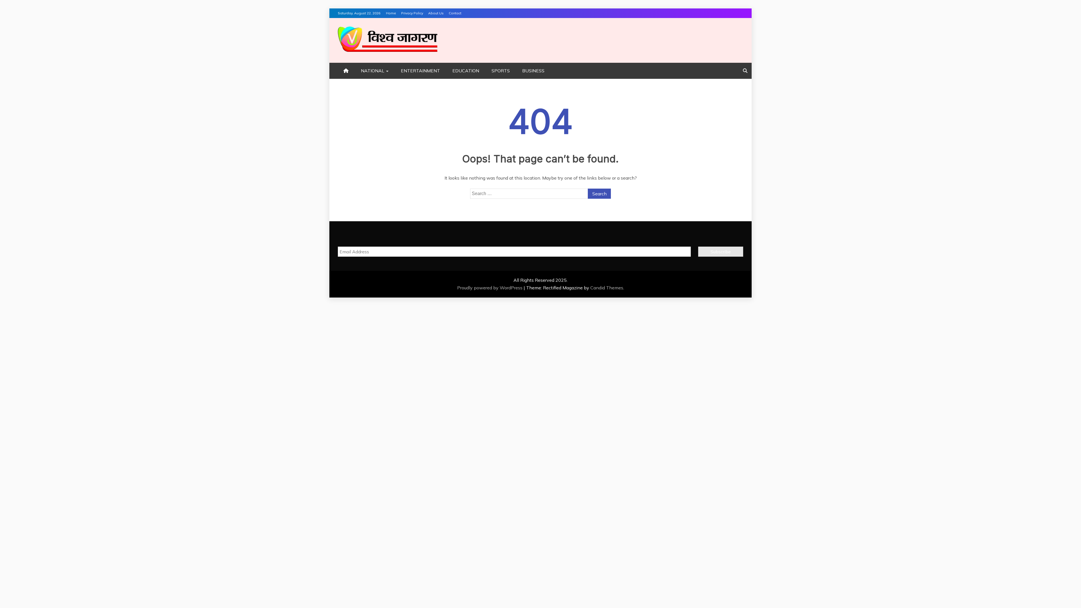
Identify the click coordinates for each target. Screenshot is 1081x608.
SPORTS (501, 70)
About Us (436, 13)
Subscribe (721, 251)
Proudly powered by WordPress (490, 287)
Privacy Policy (412, 13)
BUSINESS (533, 70)
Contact (455, 13)
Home (391, 13)
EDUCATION (465, 70)
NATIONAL (372, 70)
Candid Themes (606, 287)
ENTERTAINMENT (420, 70)
